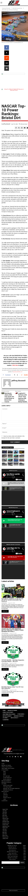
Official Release (5, 633)
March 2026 (4, 816)
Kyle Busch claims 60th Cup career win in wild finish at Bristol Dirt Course (9, 397)
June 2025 (4, 830)
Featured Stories (6, 8)
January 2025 (5, 838)
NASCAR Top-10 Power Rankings (10, 10)
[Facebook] (6, 47)
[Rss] (18, 757)
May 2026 (4, 813)
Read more (5, 611)
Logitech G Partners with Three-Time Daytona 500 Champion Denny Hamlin (22, 397)
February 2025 (5, 836)
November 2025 (5, 823)
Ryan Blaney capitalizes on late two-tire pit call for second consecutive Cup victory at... (12, 600)
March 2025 (4, 835)
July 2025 (4, 829)
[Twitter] (19, 128)
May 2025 (4, 832)
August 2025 (5, 827)
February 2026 (5, 818)
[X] (6, 52)
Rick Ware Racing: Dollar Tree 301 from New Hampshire (12, 687)
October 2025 (5, 824)
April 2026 (4, 815)
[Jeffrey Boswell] (7, 383)
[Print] (6, 68)
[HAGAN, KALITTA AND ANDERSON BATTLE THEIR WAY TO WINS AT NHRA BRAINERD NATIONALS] (13, 621)
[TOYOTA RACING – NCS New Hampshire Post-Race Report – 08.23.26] (13, 652)
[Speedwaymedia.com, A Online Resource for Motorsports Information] (14, 3)
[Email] (6, 63)
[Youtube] (24, 128)
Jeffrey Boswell (6, 124)
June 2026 (4, 812)
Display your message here (13, 890)
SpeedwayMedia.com (17, 371)
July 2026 (4, 810)
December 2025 (5, 821)
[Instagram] (22, 128)
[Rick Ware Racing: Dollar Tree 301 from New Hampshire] (13, 679)
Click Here (15, 365)
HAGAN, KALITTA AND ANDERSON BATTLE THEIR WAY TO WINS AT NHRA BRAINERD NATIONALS (13, 630)
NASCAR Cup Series (17, 8)
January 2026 (5, 820)
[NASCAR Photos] (21, 757)
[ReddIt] (6, 58)
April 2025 (4, 833)
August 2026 (5, 809)
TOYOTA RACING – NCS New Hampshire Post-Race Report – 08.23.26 (13, 660)
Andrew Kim (4, 603)
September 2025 (5, 826)
